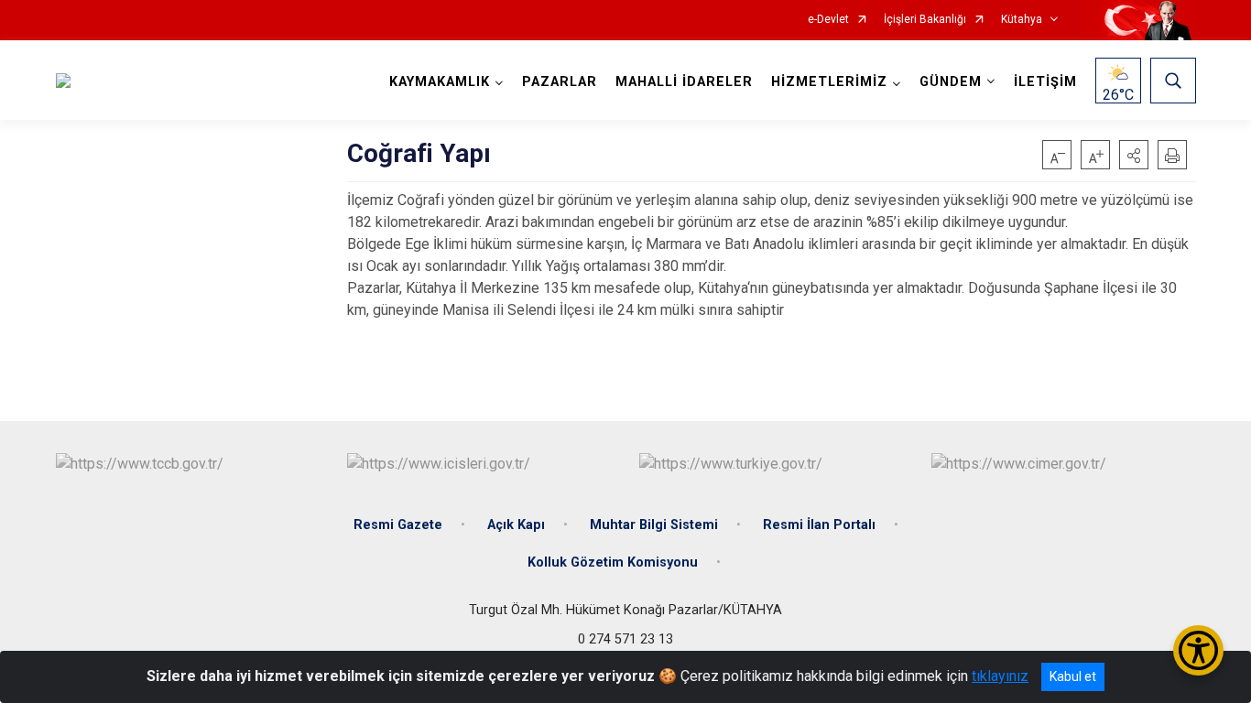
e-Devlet (828, 20)
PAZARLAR (559, 82)
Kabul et (1073, 676)
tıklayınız (1000, 676)
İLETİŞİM (1045, 82)
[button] (1133, 154)
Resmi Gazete (398, 525)
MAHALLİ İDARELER (684, 82)
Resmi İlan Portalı (819, 525)
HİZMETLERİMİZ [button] (829, 82)
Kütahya (1021, 20)
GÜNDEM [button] (950, 82)
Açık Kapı (516, 525)
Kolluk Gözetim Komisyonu (613, 562)
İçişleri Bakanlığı (925, 20)
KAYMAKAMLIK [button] (439, 82)
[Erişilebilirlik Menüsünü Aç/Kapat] (1198, 650)
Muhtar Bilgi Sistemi (654, 525)
